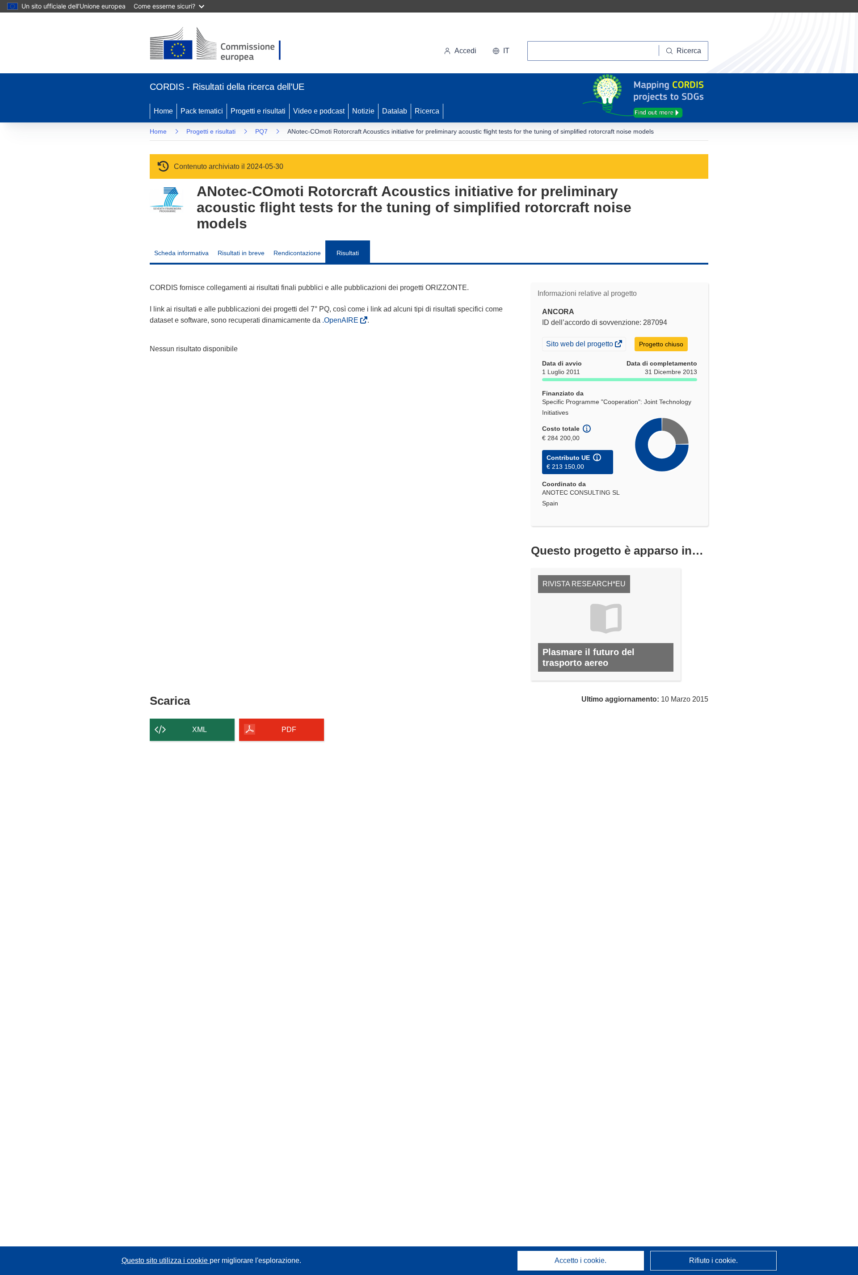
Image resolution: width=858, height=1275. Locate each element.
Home (163, 111)
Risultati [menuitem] (347, 253)
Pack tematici (202, 111)
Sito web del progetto (580, 345)
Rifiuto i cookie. (713, 1260)
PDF (289, 729)
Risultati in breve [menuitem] (241, 253)
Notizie (363, 111)
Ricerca (427, 111)
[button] (501, 51)
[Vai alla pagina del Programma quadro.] (166, 200)
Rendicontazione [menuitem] (297, 253)
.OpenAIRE (341, 320)
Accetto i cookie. (580, 1260)
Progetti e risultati (258, 111)
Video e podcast (319, 111)
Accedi (465, 51)
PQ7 (261, 131)
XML (199, 729)
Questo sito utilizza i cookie (166, 1260)
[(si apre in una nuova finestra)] (221, 45)
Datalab (394, 111)
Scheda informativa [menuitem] (181, 253)
